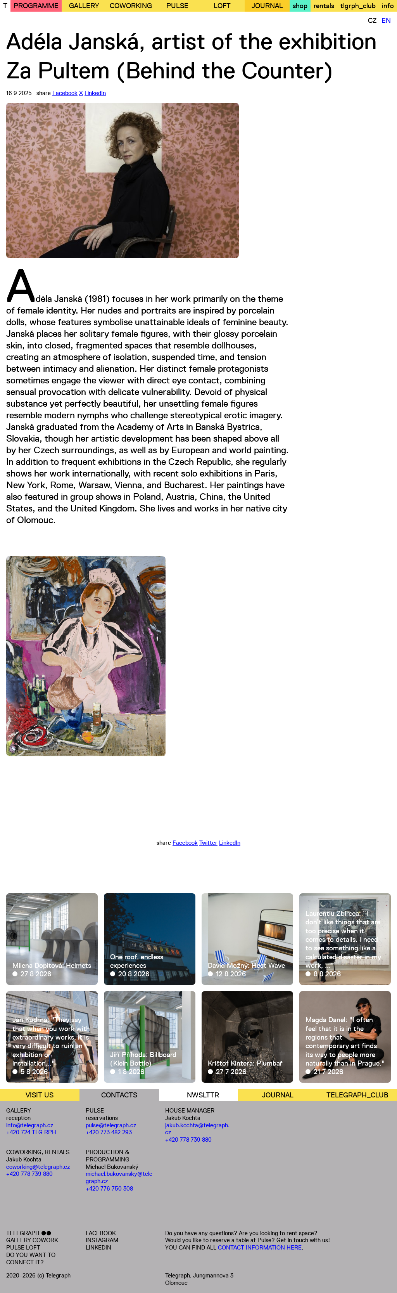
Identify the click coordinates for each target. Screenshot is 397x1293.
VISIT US (40, 1095)
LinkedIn (95, 93)
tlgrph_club (358, 6)
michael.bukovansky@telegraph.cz (119, 1177)
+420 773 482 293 (109, 1132)
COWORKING (131, 6)
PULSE (177, 6)
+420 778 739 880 (29, 1173)
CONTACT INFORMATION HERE (260, 1247)
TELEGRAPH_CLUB (357, 1095)
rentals (324, 6)
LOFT (222, 6)
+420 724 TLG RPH (31, 1132)
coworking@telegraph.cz (38, 1166)
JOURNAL (267, 6)
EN (386, 20)
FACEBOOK (101, 1233)
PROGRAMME (36, 6)
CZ (372, 20)
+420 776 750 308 (109, 1188)
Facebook (65, 93)
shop (300, 6)
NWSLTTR (203, 1095)
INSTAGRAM (102, 1240)
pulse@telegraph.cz (111, 1125)
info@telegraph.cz (30, 1125)
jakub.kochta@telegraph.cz (197, 1128)
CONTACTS (119, 1095)
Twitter (208, 842)
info (388, 6)
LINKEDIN (98, 1247)
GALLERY (84, 6)
